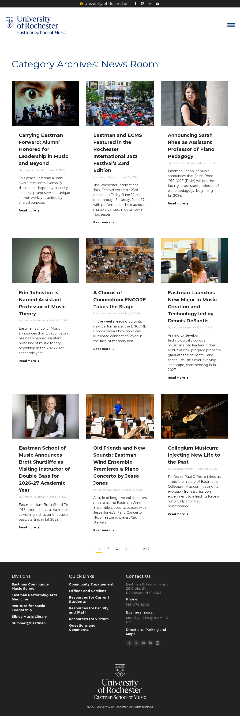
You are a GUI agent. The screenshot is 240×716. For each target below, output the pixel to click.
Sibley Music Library (29, 616)
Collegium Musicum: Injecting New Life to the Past (194, 455)
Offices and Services (87, 591)
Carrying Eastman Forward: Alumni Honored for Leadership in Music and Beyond (43, 149)
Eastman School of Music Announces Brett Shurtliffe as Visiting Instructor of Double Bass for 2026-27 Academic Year (44, 469)
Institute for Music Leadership (28, 608)
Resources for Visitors (89, 619)
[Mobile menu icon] (231, 25)
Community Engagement (91, 584)
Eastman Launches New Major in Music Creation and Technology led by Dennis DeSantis (192, 306)
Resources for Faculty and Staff (88, 610)
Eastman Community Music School (30, 586)
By (32, 170)
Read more (27, 210)
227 (146, 549)
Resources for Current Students (89, 599)
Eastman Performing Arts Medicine (34, 597)
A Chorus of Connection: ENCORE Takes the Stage (119, 299)
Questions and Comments (82, 627)
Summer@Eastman (29, 623)
